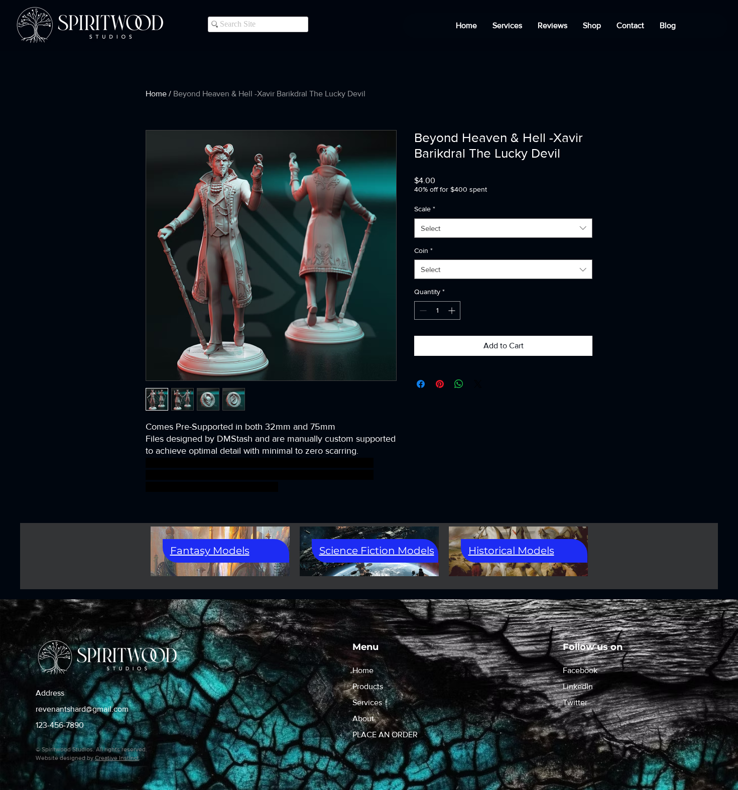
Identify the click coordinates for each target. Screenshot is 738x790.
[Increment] (452, 310)
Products (367, 686)
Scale (424, 209)
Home (156, 93)
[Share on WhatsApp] (459, 384)
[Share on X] (478, 384)
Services (367, 702)
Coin (423, 250)
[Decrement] (422, 310)
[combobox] (503, 228)
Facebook (580, 670)
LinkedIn (578, 686)
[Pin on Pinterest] (440, 384)
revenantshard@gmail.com (82, 709)
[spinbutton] (437, 310)
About (363, 718)
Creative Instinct (117, 757)
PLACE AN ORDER (385, 734)
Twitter (575, 702)
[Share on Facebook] (421, 384)
